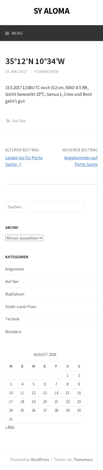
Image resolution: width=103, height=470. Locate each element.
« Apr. (10, 426)
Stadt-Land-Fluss (20, 306)
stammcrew (47, 71)
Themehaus (83, 459)
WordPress (40, 459)
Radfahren (14, 294)
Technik (12, 319)
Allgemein (14, 269)
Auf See (19, 120)
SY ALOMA (51, 10)
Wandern (13, 331)
